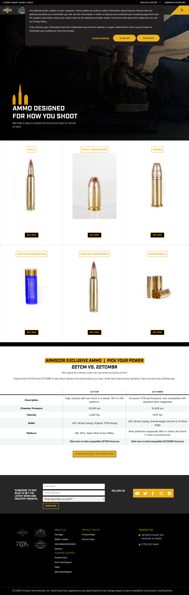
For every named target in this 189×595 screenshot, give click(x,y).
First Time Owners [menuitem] (63, 562)
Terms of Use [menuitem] (88, 539)
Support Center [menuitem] (65, 553)
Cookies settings (100, 38)
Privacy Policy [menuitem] (91, 530)
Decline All (148, 38)
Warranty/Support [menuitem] (63, 572)
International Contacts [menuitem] (65, 544)
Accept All (124, 38)
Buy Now (31, 235)
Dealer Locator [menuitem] (62, 539)
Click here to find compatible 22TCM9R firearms (157, 441)
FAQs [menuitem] (57, 567)
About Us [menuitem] (60, 530)
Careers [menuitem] (58, 549)
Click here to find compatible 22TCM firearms (94, 441)
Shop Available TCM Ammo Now (94, 454)
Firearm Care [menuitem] (61, 557)
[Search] (182, 10)
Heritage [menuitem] (59, 534)
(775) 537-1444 (149, 544)
